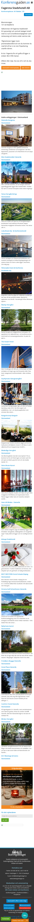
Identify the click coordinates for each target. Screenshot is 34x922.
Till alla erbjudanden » (17, 807)
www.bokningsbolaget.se (17, 878)
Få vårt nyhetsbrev (8, 812)
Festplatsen (17, 894)
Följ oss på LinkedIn (9, 908)
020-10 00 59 (25, 68)
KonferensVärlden (22, 892)
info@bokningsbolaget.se (19, 876)
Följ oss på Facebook (9, 905)
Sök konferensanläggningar (10, 916)
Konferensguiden (11, 892)
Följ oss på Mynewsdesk (25, 908)
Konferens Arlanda (11, 918)
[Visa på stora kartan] (2, 72)
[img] (17, 787)
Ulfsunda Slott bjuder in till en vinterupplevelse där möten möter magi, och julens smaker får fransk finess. (16, 781)
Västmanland (28, 14)
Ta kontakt (5, 919)
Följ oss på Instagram (25, 905)
